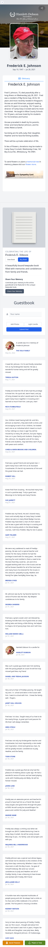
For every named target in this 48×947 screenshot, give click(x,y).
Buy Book (23, 259)
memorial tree (33, 161)
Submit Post (24, 329)
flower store (31, 164)
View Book (11, 259)
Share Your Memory (14, 291)
